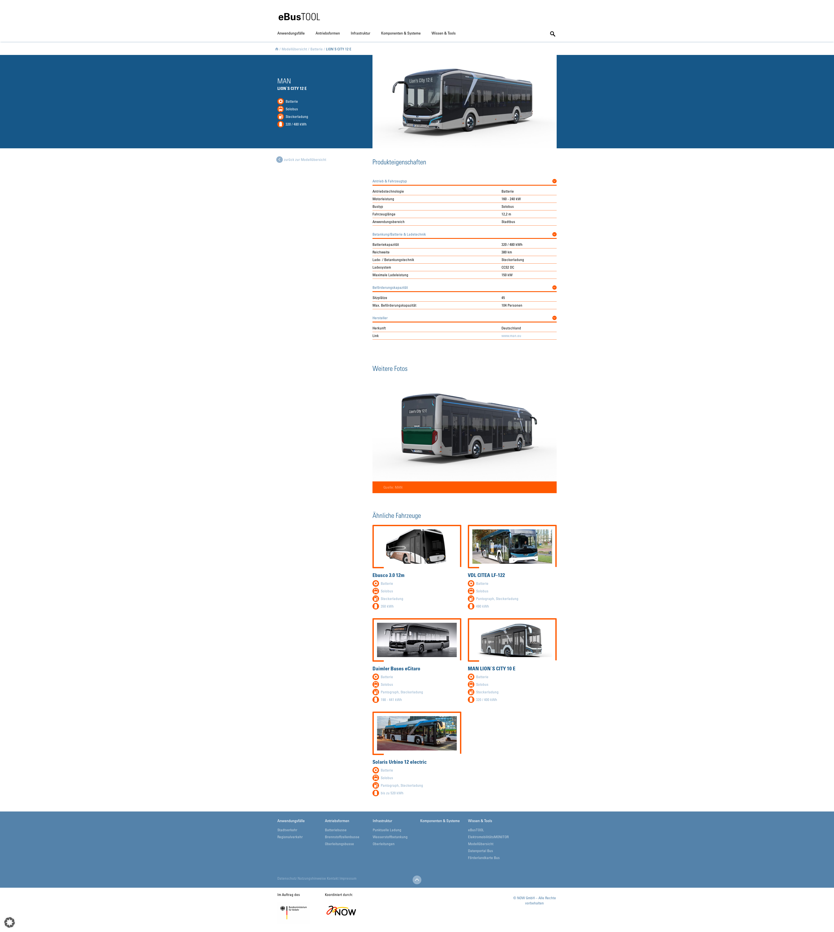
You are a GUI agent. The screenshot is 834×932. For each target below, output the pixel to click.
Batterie (292, 101)
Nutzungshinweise (312, 878)
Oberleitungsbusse (339, 843)
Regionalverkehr (290, 837)
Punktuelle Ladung (387, 830)
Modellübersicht (480, 843)
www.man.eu (511, 335)
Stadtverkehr (287, 830)
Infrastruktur (360, 33)
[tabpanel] (464, 435)
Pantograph (485, 598)
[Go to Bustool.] (277, 48)
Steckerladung (297, 116)
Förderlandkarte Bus (484, 857)
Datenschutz (287, 878)
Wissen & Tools (444, 33)
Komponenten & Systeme (401, 33)
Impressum (347, 878)
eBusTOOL (476, 830)
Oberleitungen (384, 843)
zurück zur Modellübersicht (305, 159)
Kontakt (333, 878)
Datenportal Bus (480, 850)
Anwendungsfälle (291, 33)
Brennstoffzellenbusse (342, 837)
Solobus (292, 109)
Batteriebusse (336, 830)
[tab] (464, 180)
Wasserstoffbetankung (390, 837)
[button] (464, 180)
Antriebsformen (328, 33)
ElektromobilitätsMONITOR (488, 837)
